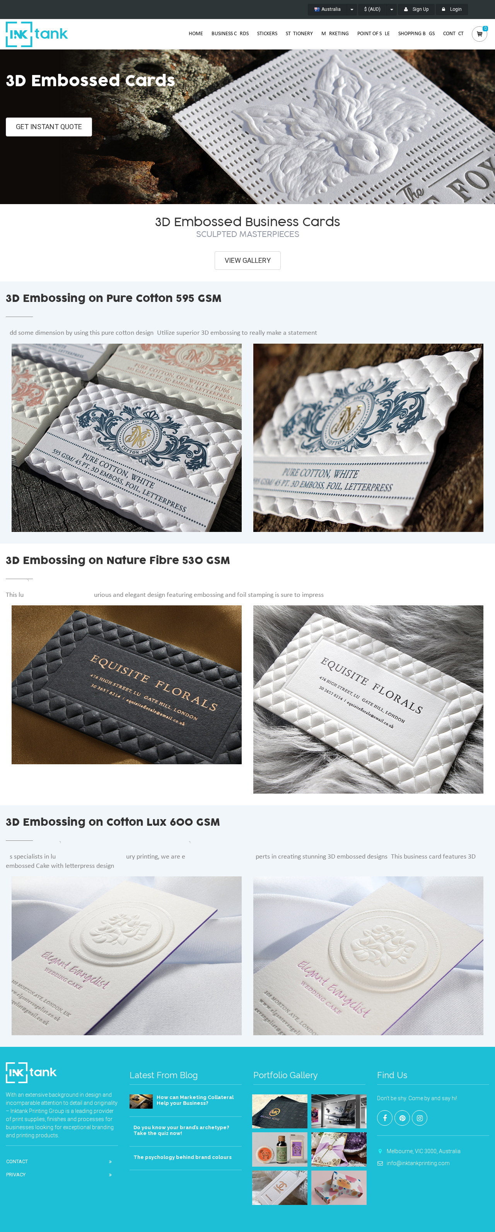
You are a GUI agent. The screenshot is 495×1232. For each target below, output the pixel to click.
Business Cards (230, 34)
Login (455, 9)
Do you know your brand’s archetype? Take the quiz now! (181, 1131)
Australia (330, 9)
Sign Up (419, 9)
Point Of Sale (373, 34)
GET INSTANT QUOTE (49, 127)
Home (196, 34)
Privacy (16, 1174)
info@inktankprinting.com (418, 1163)
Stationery (299, 34)
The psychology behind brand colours (182, 1157)
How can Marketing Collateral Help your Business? (195, 1100)
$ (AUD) (372, 9)
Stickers (267, 34)
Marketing (335, 34)
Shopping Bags (416, 34)
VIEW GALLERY (248, 260)
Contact (453, 34)
